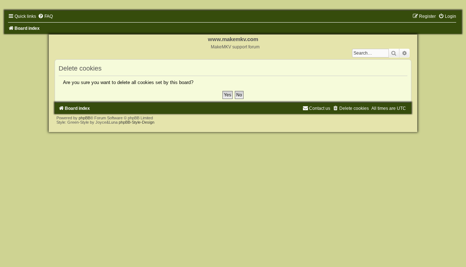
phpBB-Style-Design (136, 122)
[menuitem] (45, 16)
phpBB (84, 118)
